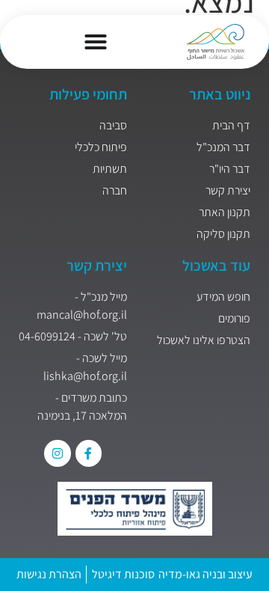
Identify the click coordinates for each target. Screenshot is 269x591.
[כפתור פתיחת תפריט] (96, 42)
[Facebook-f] (88, 453)
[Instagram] (57, 453)
